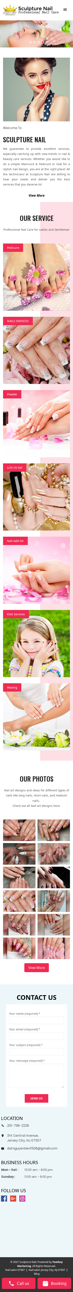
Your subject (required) (26, 1045)
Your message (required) (27, 1061)
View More (37, 195)
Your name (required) (24, 1014)
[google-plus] (13, 1198)
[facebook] (4, 1198)
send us (36, 1098)
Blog (37, 1274)
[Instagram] (22, 1198)
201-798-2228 (18, 1125)
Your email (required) (24, 1029)
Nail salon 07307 (15, 1270)
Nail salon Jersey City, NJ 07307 (47, 1270)
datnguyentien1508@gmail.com (32, 1148)
